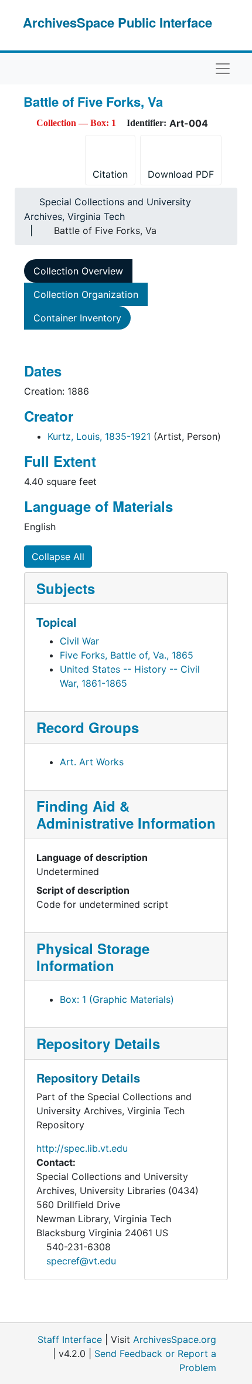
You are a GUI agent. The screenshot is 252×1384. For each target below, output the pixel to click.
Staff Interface (70, 1339)
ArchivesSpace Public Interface (117, 22)
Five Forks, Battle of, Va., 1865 (126, 655)
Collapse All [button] (58, 556)
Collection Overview (78, 271)
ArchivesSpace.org (174, 1339)
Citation (110, 174)
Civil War (79, 641)
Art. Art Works (92, 762)
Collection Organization (85, 294)
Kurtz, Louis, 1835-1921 (99, 436)
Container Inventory (77, 318)
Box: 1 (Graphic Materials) (117, 999)
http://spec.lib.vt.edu (82, 1148)
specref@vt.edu (81, 1261)
